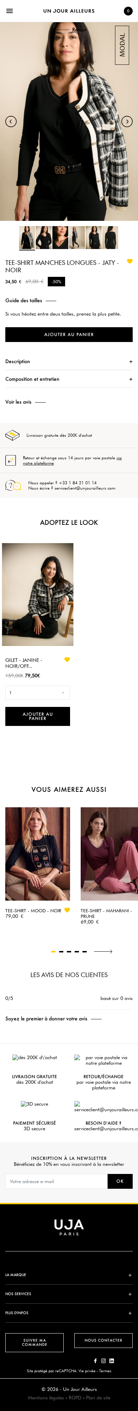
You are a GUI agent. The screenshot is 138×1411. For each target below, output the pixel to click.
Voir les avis (18, 402)
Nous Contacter (103, 1340)
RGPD (75, 1397)
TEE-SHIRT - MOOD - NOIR (33, 910)
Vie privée (87, 1370)
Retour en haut (135, 1307)
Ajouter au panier (69, 334)
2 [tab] (61, 951)
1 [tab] (53, 951)
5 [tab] (84, 951)
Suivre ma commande (34, 1342)
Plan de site (98, 1397)
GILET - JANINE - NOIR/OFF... (23, 663)
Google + (111, 1361)
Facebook (95, 1361)
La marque (15, 1275)
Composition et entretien (32, 378)
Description (17, 361)
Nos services (18, 1294)
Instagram (103, 1361)
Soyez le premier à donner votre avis (46, 1019)
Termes (105, 1370)
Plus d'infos (16, 1313)
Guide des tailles (23, 300)
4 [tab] (77, 951)
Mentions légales (46, 1397)
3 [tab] (69, 951)
